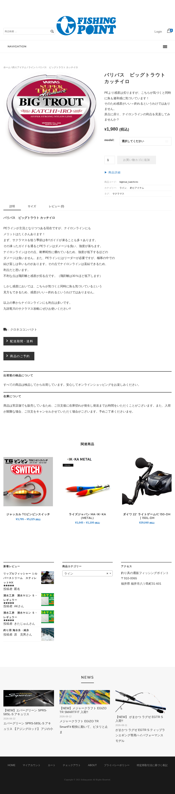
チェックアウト (72, 765)
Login (158, 31)
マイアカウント (32, 765)
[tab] (12, 206)
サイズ (32, 206)
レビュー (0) (56, 206)
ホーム (6, 67)
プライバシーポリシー (117, 765)
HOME (11, 765)
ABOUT (92, 765)
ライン (31, 67)
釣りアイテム (19, 67)
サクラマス (118, 193)
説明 (12, 206)
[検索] (52, 31)
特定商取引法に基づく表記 (152, 765)
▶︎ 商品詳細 (112, 172)
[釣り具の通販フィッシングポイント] (87, 35)
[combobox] (87, 573)
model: (109, 140)
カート (51, 765)
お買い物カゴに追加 (136, 159)
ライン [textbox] (86, 573)
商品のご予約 (20, 356)
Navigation (17, 46)
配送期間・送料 (21, 341)
